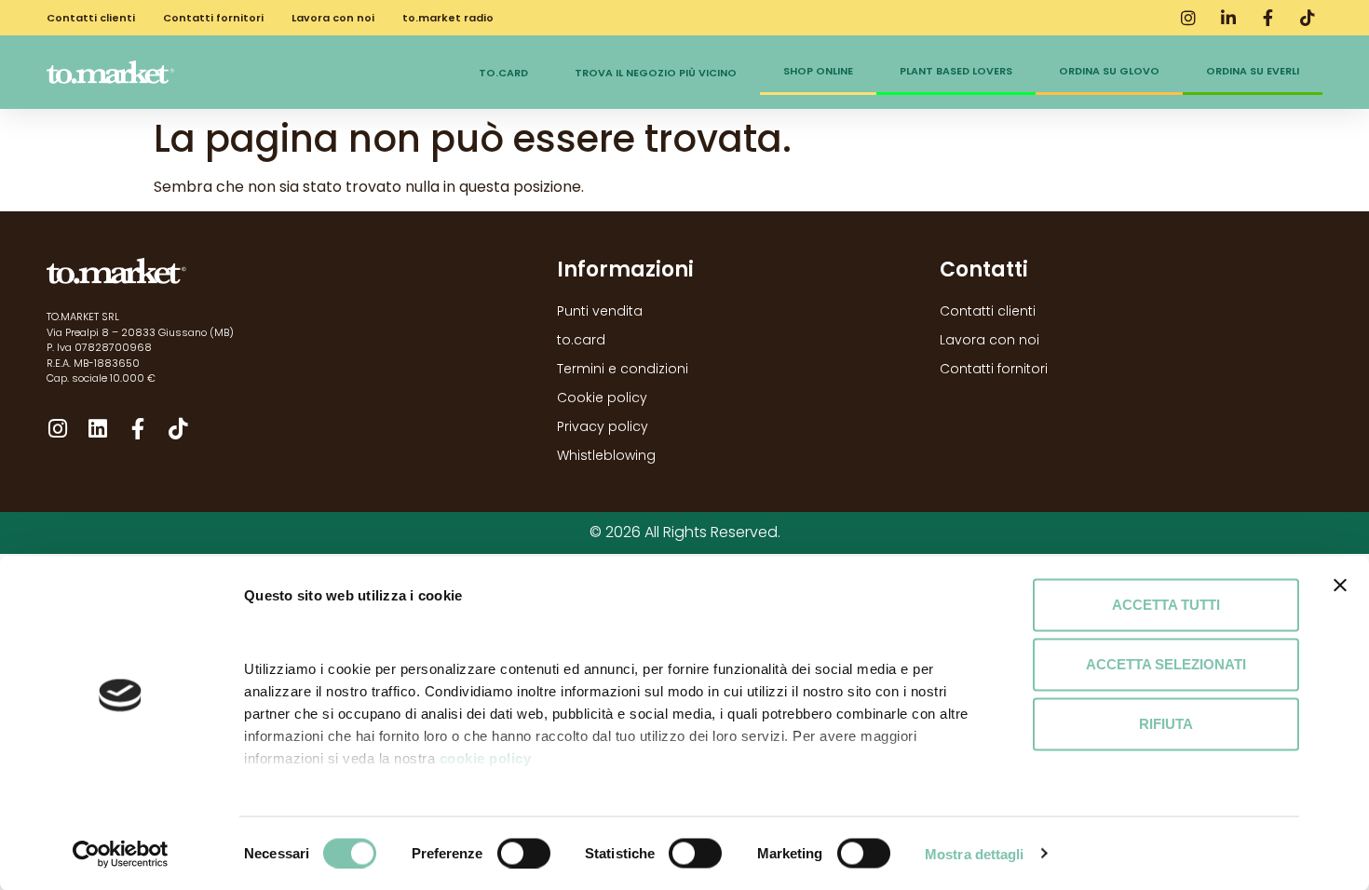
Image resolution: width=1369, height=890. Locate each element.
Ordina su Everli (1252, 70)
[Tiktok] (177, 428)
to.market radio (448, 17)
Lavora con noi (332, 17)
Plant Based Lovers (956, 70)
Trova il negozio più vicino (656, 72)
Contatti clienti (91, 17)
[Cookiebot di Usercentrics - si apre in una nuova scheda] (120, 854)
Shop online (818, 70)
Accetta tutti (1166, 605)
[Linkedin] (97, 428)
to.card (503, 72)
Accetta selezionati (1166, 664)
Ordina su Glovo (1109, 70)
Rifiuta (1166, 724)
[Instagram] (57, 428)
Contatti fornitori (213, 17)
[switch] (523, 853)
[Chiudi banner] (1340, 585)
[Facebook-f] (137, 428)
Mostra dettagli (974, 853)
